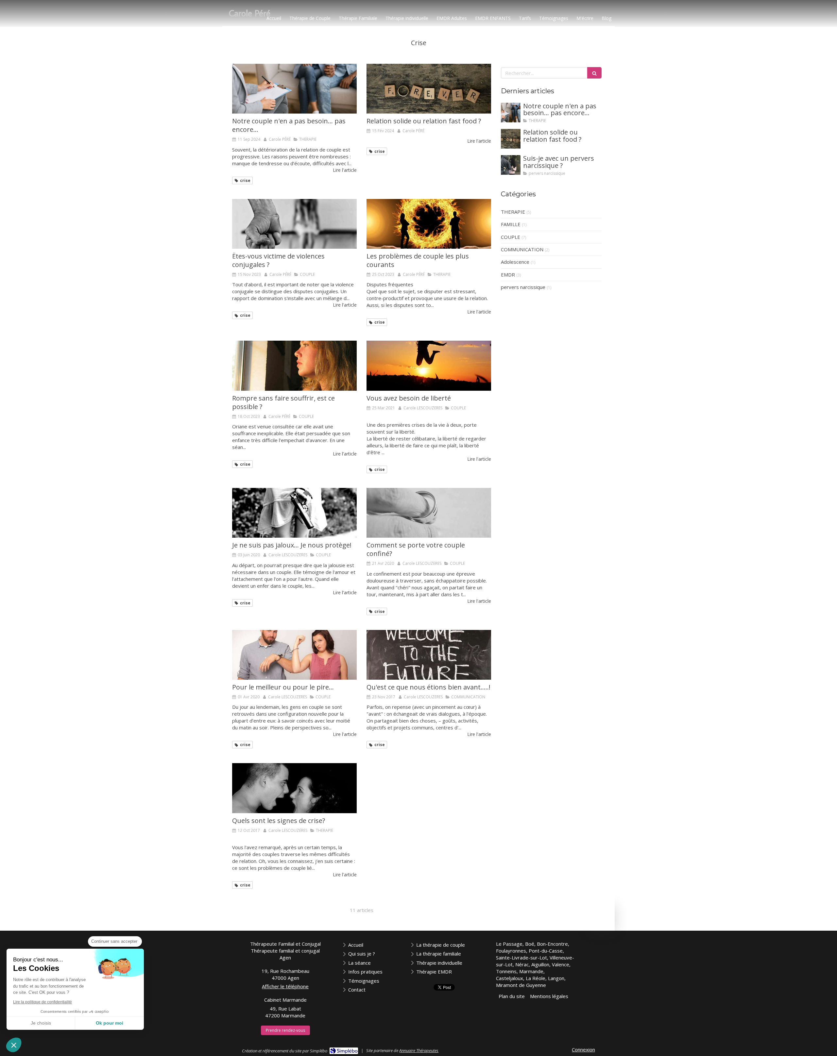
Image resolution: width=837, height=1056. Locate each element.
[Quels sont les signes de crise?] (294, 788)
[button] (14, 1045)
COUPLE (510, 237)
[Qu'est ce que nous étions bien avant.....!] (429, 655)
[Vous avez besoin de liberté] (429, 365)
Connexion (583, 1049)
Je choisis (41, 1023)
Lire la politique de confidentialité (42, 1002)
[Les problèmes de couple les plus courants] (429, 224)
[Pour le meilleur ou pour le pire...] (294, 655)
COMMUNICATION (522, 249)
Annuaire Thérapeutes (418, 1050)
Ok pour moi (109, 1023)
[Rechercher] (594, 73)
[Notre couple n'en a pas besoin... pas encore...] (294, 89)
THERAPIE (513, 211)
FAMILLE (511, 224)
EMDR (508, 274)
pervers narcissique (523, 287)
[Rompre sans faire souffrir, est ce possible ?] (294, 365)
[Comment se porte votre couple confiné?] (429, 513)
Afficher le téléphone (285, 986)
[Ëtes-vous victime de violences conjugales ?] (294, 224)
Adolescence (515, 262)
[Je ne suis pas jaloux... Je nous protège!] (294, 513)
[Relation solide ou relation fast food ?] (429, 89)
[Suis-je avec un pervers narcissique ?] (511, 165)
